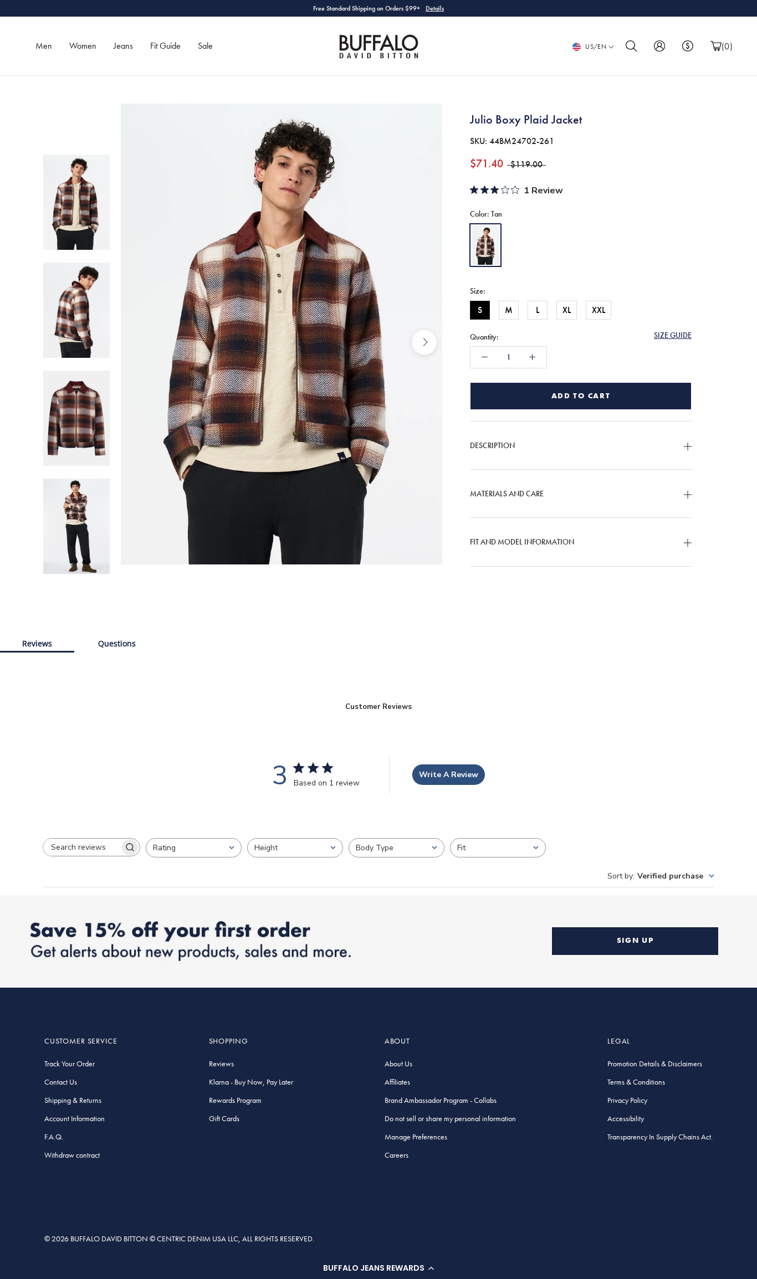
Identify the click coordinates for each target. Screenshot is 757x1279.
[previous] (138, 342)
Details (435, 8)
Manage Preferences (416, 1137)
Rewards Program (235, 1100)
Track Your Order (69, 1064)
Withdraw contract (72, 1155)
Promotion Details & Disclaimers (654, 1064)
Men (43, 46)
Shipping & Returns (72, 1100)
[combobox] (194, 847)
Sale (205, 46)
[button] (378, 1268)
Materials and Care (507, 494)
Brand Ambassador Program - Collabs (441, 1100)
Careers (396, 1155)
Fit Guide (165, 46)
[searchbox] (81, 847)
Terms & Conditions (636, 1082)
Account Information (74, 1118)
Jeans (123, 46)
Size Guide (673, 335)
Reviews (37, 643)
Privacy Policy (627, 1100)
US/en (595, 46)
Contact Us (60, 1082)
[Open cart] (716, 46)
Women (82, 46)
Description (492, 445)
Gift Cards (224, 1118)
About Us (398, 1064)
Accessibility (625, 1118)
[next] (424, 342)
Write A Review (448, 774)
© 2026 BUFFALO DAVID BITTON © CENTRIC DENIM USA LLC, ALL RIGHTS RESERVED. (179, 1239)
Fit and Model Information (522, 542)
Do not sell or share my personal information (450, 1118)
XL (566, 310)
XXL (598, 310)
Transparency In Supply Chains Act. (660, 1137)
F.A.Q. (53, 1137)
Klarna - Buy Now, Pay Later (251, 1082)
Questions (117, 643)
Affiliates (397, 1082)
